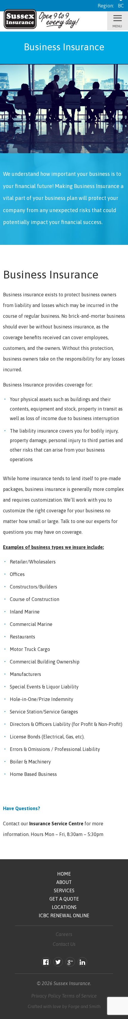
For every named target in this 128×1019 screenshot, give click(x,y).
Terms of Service (79, 995)
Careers (64, 934)
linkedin (82, 963)
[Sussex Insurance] (42, 29)
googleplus (70, 963)
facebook (46, 963)
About (64, 882)
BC (121, 5)
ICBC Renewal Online (64, 915)
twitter (58, 963)
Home (64, 873)
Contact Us (64, 944)
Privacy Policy (46, 995)
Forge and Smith (84, 1006)
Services (64, 890)
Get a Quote (64, 898)
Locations (64, 907)
